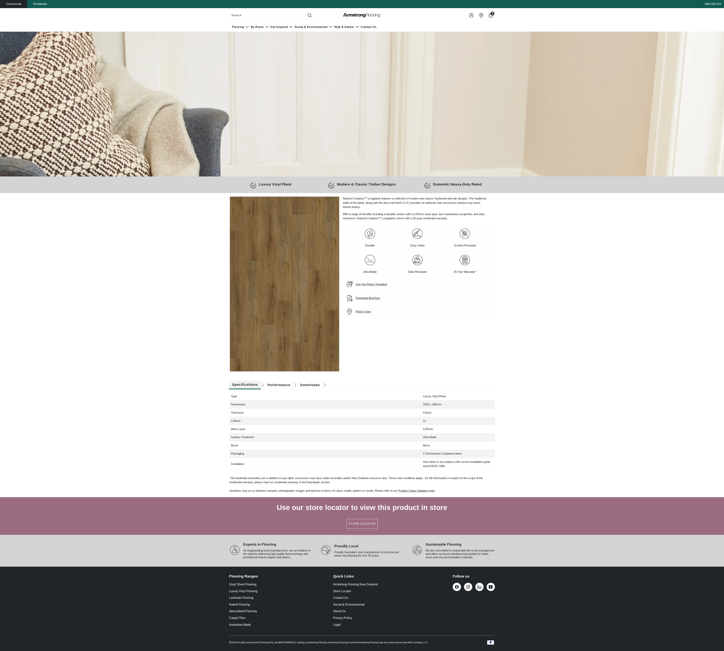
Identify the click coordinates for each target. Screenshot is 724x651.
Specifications (245, 384)
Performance (279, 385)
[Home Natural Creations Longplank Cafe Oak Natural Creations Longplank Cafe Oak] (362, 104)
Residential (40, 3)
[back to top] (715, 633)
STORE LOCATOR (362, 523)
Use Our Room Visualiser (371, 284)
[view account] (471, 15)
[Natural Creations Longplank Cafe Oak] (284, 284)
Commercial (13, 3)
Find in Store (363, 311)
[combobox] (267, 15)
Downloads (310, 385)
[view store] (481, 15)
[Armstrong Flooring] (362, 15)
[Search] (309, 15)
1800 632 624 (713, 3)
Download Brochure (368, 298)
